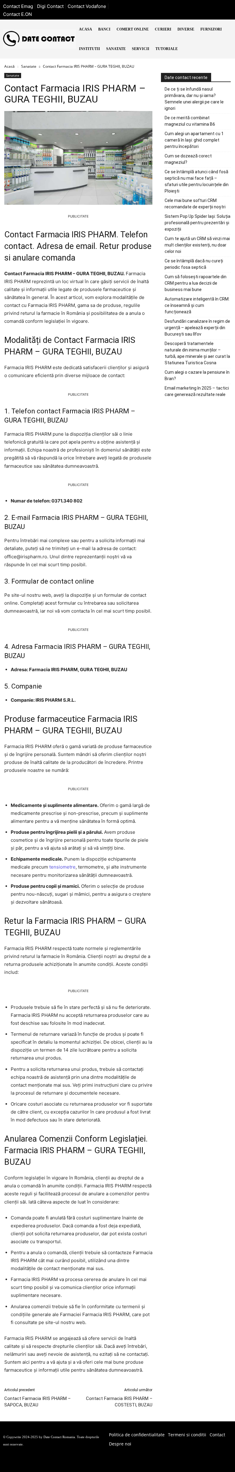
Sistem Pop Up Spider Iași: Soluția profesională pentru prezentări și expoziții (197, 223)
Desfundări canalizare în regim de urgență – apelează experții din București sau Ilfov (197, 328)
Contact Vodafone (87, 6)
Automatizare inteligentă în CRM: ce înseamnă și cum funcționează (197, 305)
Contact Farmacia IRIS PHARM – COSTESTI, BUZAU (119, 1402)
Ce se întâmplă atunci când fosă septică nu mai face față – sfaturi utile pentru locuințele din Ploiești (197, 181)
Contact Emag (18, 6)
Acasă (9, 66)
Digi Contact (50, 6)
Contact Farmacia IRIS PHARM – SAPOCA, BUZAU (37, 1402)
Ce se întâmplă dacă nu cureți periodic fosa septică (194, 264)
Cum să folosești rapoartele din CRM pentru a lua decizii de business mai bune (195, 283)
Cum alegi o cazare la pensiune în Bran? (197, 375)
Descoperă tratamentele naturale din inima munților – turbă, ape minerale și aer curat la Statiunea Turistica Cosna (197, 353)
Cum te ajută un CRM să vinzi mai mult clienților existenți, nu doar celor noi (197, 245)
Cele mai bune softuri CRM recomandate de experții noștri (195, 203)
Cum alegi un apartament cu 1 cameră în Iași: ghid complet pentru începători (194, 140)
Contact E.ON (17, 14)
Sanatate (28, 66)
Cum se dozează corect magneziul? (188, 159)
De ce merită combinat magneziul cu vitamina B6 (190, 121)
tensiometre (62, 867)
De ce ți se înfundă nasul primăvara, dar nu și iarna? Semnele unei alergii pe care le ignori (194, 99)
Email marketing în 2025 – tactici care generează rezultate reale (197, 391)
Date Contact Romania (59, 1437)
